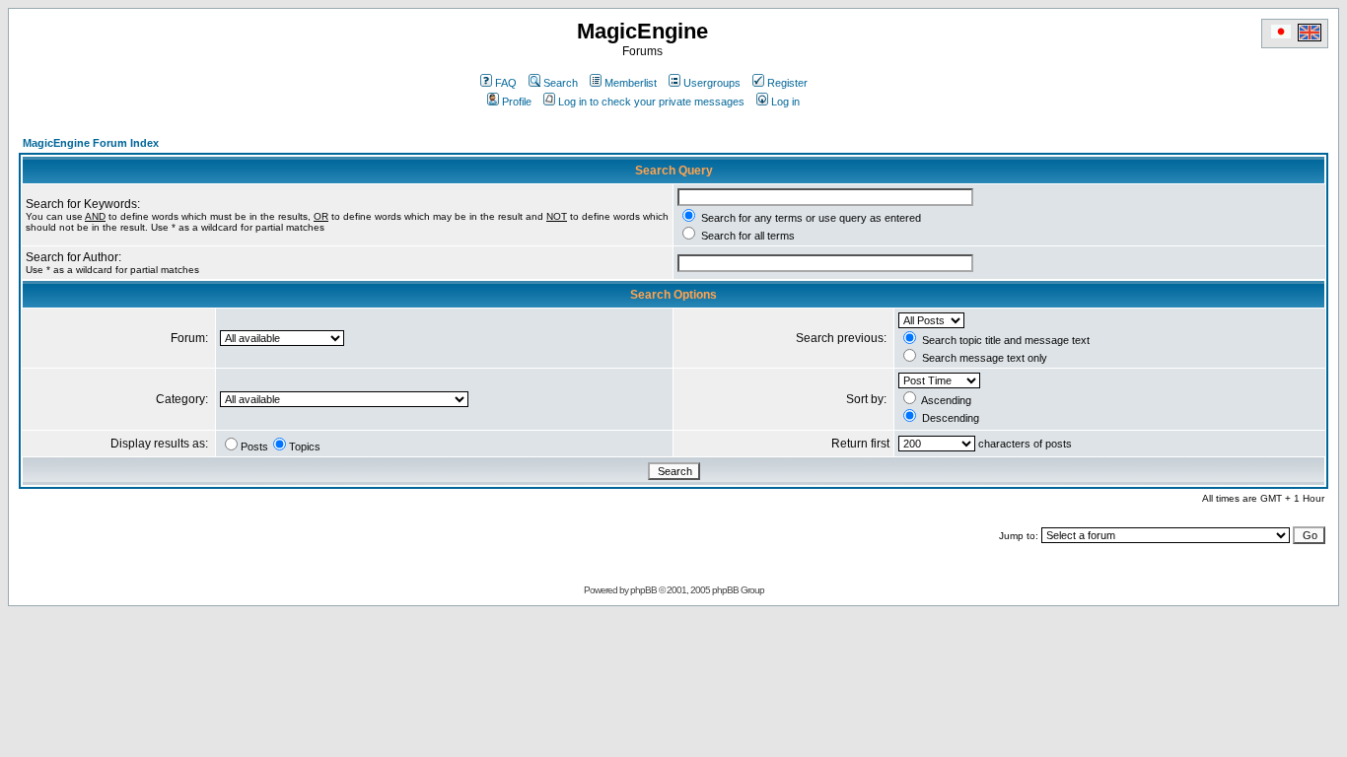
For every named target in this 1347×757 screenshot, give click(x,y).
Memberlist (630, 83)
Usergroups (712, 83)
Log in (785, 101)
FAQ (506, 83)
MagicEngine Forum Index (91, 143)
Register (787, 83)
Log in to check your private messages (651, 101)
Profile (517, 101)
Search (560, 83)
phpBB (643, 590)
